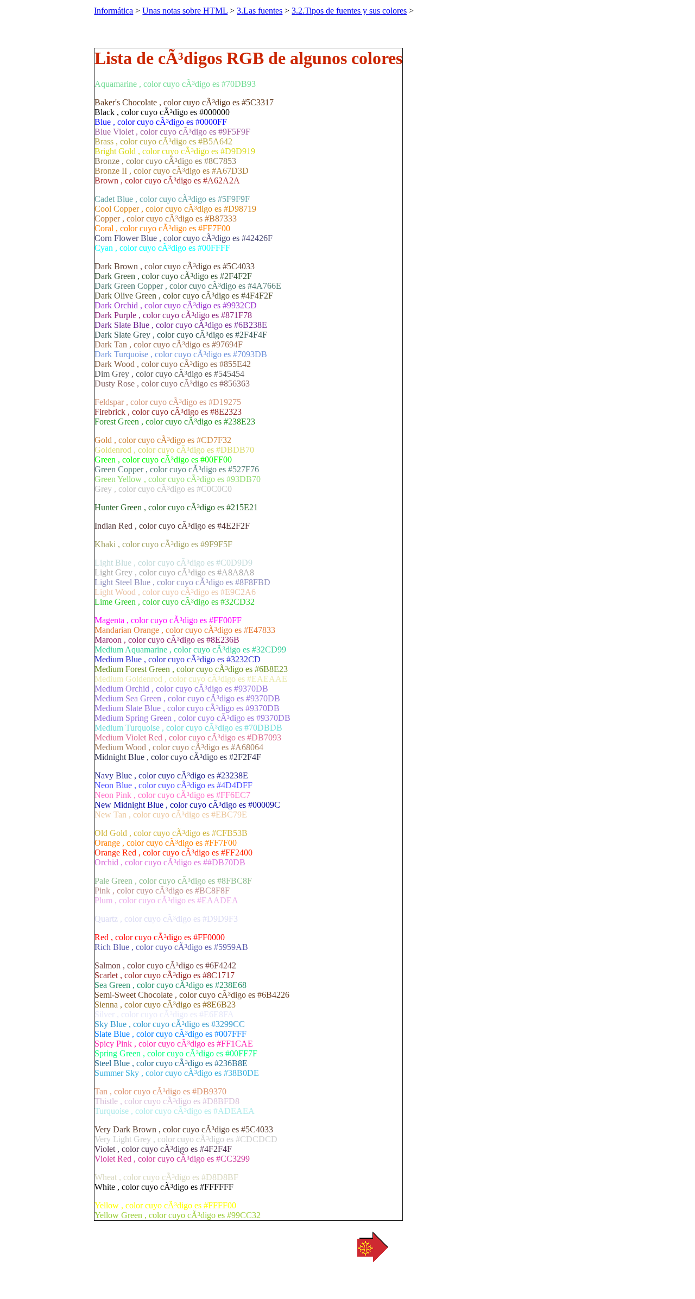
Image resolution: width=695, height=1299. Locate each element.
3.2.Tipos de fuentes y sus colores (349, 10)
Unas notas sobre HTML (185, 10)
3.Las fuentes (259, 10)
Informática (113, 10)
